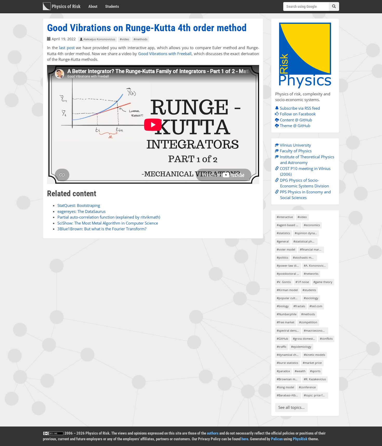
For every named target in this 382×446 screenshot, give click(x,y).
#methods (140, 39)
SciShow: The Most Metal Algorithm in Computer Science (107, 223)
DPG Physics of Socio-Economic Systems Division (304, 183)
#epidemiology (301, 347)
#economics (312, 225)
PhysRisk (300, 439)
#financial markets (312, 249)
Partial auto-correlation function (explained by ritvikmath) (108, 217)
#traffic (281, 347)
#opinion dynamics (307, 233)
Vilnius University (295, 145)
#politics (282, 257)
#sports (315, 371)
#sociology (311, 298)
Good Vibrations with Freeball (165, 53)
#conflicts (326, 338)
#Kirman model (287, 290)
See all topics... (291, 407)
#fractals (299, 306)
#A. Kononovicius (315, 265)
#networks (311, 274)
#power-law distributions (289, 265)
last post (67, 47)
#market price (312, 363)
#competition (308, 322)
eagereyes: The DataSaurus (81, 211)
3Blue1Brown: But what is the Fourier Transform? (101, 228)
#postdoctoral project (289, 274)
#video (124, 39)
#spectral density (288, 330)
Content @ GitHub (295, 119)
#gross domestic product (305, 338)
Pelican (277, 439)
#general (283, 241)
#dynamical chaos (289, 355)
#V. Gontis (284, 282)
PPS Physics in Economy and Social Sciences (305, 194)
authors (213, 433)
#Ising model (285, 387)
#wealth (300, 371)
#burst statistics (287, 363)
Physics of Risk (66, 6)
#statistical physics (305, 241)
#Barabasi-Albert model (289, 395)
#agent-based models (289, 225)
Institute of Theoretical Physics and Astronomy (306, 159)
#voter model (286, 249)
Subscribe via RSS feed (299, 108)
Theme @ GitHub (294, 125)
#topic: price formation (316, 395)
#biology (283, 306)
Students (112, 6)
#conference (307, 387)
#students (309, 290)
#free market (285, 322)
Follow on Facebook (297, 113)
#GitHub (282, 338)
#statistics (283, 233)
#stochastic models (305, 257)
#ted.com (315, 306)
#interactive (285, 217)
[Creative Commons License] (53, 433)
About (92, 6)
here (244, 439)
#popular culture (288, 298)
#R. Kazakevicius (315, 379)
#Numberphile (287, 314)
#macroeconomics (316, 330)
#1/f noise (302, 282)
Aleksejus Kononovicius (99, 39)
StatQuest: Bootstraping (78, 205)
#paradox (283, 371)
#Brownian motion (289, 379)
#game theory (322, 282)
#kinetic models (314, 355)
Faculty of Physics (295, 150)
